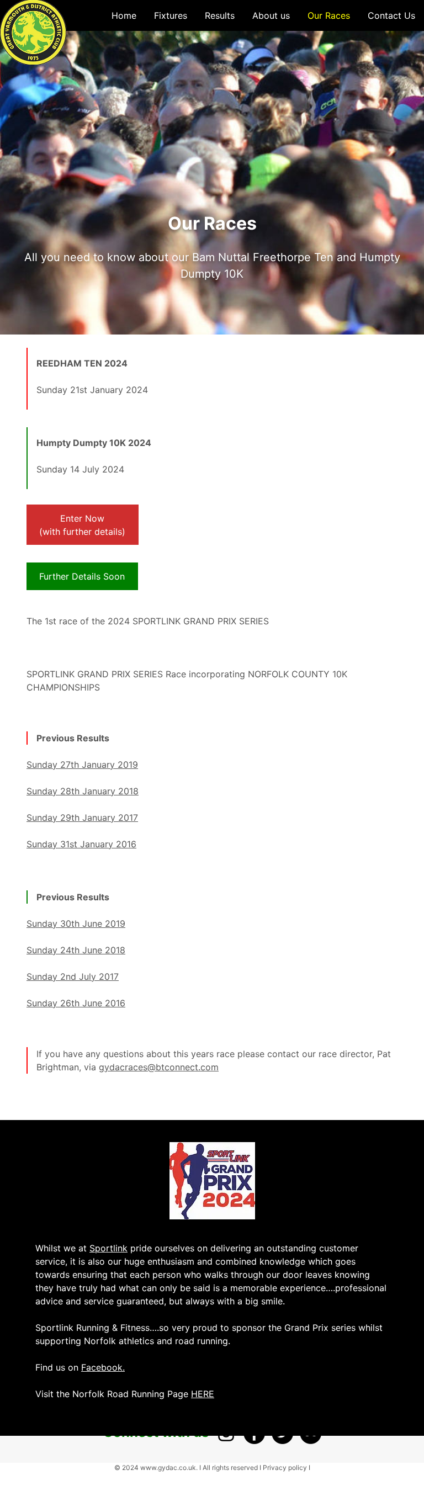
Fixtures (170, 15)
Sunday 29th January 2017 (82, 817)
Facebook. (103, 1367)
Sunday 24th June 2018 (75, 950)
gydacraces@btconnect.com (159, 1067)
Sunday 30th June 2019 (75, 923)
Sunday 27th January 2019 (82, 764)
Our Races (329, 15)
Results (220, 15)
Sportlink (108, 1248)
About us (271, 15)
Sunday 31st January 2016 (81, 844)
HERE (202, 1393)
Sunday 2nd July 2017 (72, 976)
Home (124, 15)
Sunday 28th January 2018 (82, 791)
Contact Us (391, 15)
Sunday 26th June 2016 (75, 1003)
